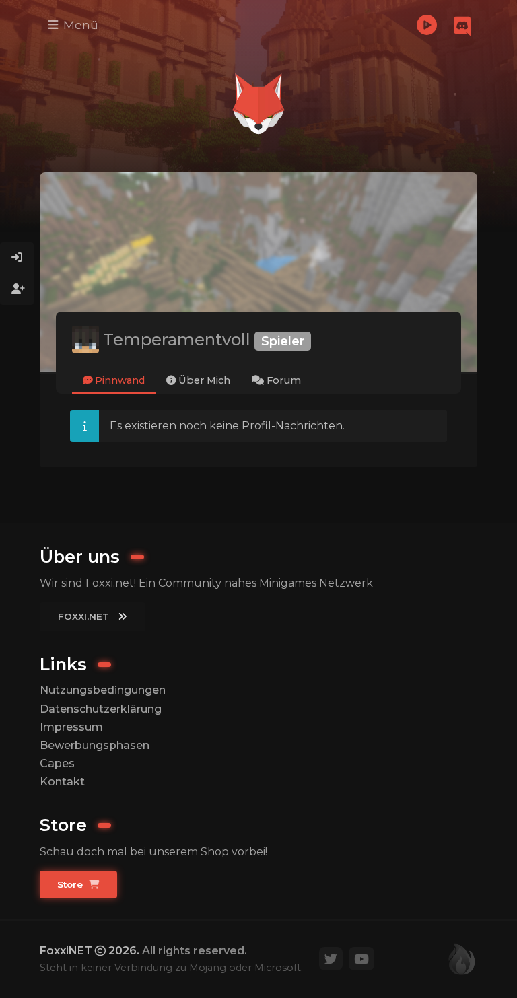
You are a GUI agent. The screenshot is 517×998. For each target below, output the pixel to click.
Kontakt (62, 781)
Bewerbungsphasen (94, 745)
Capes (57, 763)
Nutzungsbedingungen (103, 690)
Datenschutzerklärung (101, 709)
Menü (79, 24)
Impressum (71, 727)
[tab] (114, 381)
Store (71, 884)
